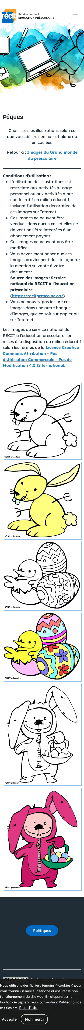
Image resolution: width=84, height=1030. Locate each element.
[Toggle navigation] (75, 16)
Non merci (34, 1019)
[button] (42, 420)
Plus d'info (28, 1007)
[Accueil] (28, 16)
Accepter (10, 1019)
